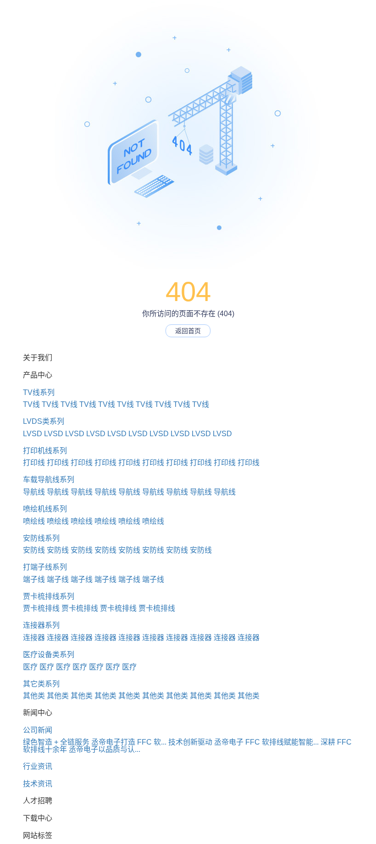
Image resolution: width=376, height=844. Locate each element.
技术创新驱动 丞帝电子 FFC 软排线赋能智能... (243, 742)
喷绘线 (34, 521)
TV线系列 (39, 392)
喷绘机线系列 (45, 509)
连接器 (34, 637)
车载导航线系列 (48, 479)
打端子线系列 (45, 567)
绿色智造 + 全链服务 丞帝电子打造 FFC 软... (94, 742)
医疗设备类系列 (48, 654)
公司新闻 (37, 730)
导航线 (34, 492)
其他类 (34, 696)
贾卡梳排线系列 (48, 596)
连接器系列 (41, 625)
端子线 (34, 579)
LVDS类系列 (43, 421)
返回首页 (188, 330)
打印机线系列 (45, 451)
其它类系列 (41, 684)
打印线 (34, 462)
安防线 (34, 550)
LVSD (32, 434)
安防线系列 (41, 538)
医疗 (30, 667)
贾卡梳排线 (41, 608)
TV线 (31, 404)
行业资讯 (37, 766)
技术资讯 (37, 784)
